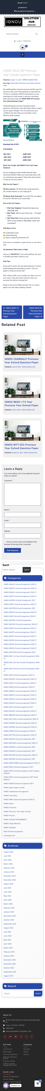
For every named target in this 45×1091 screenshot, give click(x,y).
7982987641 (23, 7)
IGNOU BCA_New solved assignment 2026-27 (21, 719)
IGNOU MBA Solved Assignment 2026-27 (19, 800)
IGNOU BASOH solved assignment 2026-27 (20, 703)
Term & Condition (10, 1054)
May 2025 (7, 896)
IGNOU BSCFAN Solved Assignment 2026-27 (21, 755)
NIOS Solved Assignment (13, 832)
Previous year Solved (12, 1082)
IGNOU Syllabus (10, 828)
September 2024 (10, 924)
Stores (26, 1054)
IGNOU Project (9, 816)
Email (7, 521)
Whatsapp (7, 1052)
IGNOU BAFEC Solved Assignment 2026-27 (20, 596)
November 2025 (10, 880)
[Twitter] (10, 1037)
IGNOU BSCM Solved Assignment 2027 (18, 784)
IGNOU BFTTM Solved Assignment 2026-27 (20, 735)
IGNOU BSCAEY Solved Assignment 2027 (19, 739)
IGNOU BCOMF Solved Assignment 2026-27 (20, 723)
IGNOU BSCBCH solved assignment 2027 (19, 751)
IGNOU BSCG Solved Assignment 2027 (18, 767)
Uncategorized (9, 836)
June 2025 (8, 892)
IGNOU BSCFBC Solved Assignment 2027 (19, 759)
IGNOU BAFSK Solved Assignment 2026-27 (20, 640)
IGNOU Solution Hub (29, 80)
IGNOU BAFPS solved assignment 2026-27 (20, 632)
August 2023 (8, 976)
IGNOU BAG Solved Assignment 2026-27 (19, 675)
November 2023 (10, 964)
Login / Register (24, 41)
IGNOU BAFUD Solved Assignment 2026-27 (20, 648)
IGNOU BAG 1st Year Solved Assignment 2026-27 (22, 657)
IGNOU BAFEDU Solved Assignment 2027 (19, 600)
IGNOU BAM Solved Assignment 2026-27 (19, 687)
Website (7, 531)
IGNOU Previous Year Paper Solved (17, 812)
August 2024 (8, 928)
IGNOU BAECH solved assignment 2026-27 (20, 588)
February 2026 (9, 868)
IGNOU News (9, 804)
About (26, 1052)
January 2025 (9, 912)
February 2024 (9, 952)
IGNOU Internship (10, 796)
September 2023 (10, 972)
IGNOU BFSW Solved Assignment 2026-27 (20, 731)
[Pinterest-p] (21, 1037)
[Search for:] (18, 994)
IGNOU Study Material (12, 824)
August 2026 (8, 852)
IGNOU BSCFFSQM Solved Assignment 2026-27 (22, 763)
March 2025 (8, 904)
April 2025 (8, 900)
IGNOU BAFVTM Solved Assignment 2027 (20, 652)
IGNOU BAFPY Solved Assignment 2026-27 (20, 636)
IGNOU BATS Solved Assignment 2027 (18, 707)
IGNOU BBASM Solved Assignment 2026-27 (20, 715)
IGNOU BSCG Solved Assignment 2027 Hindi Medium (21, 778)
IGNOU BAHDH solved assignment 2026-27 (20, 679)
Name (7, 510)
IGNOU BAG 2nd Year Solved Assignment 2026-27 (22, 664)
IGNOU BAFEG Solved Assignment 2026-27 (20, 604)
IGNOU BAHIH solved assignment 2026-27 (20, 683)
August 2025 (8, 884)
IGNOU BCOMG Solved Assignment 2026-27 (20, 727)
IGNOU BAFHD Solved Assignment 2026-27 (20, 612)
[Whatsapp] (32, 1037)
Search (36, 34)
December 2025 (10, 876)
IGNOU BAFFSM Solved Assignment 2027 (19, 608)
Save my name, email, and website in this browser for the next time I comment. (20, 543)
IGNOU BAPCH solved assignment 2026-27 (20, 695)
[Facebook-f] (5, 1037)
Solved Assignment (11, 1076)
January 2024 (9, 956)
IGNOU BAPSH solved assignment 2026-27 (20, 699)
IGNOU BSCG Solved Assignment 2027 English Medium (21, 772)
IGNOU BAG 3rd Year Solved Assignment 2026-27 (22, 670)
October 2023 (9, 968)
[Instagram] (26, 1037)
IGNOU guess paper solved (14, 788)
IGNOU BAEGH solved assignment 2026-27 (20, 592)
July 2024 (7, 932)
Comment (8, 481)
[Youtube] (16, 1037)
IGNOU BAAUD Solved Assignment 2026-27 (20, 584)
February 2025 (9, 908)
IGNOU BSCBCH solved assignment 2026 (19, 747)
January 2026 (9, 872)
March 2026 (8, 864)
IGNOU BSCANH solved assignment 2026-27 (21, 743)
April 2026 (8, 860)
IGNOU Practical (10, 808)
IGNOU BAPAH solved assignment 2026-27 (20, 691)
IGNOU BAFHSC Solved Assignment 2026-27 (21, 624)
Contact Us (7, 1049)
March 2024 (8, 948)
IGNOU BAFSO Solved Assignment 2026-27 (20, 644)
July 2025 (7, 888)
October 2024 (9, 920)
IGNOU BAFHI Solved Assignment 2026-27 (20, 616)
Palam (20, 3)
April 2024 (8, 944)
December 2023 (10, 960)
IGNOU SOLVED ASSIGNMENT (15, 820)
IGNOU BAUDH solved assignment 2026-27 (20, 711)
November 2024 (10, 916)
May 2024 (7, 940)
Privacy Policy (9, 1061)
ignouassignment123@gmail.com (24, 11)
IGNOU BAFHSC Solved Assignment (17, 620)
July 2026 (7, 856)
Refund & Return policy (10, 1057)
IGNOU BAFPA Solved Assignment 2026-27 (20, 628)
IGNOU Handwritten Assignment (16, 792)
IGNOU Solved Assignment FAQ (10, 1064)
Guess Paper (8, 1079)
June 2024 (8, 936)
